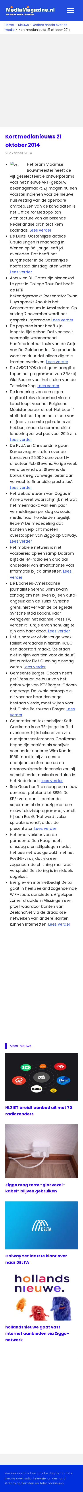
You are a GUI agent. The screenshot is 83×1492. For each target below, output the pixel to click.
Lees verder (40, 230)
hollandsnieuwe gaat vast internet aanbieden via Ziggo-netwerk (37, 1333)
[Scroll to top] (76, 1485)
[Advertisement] (41, 80)
